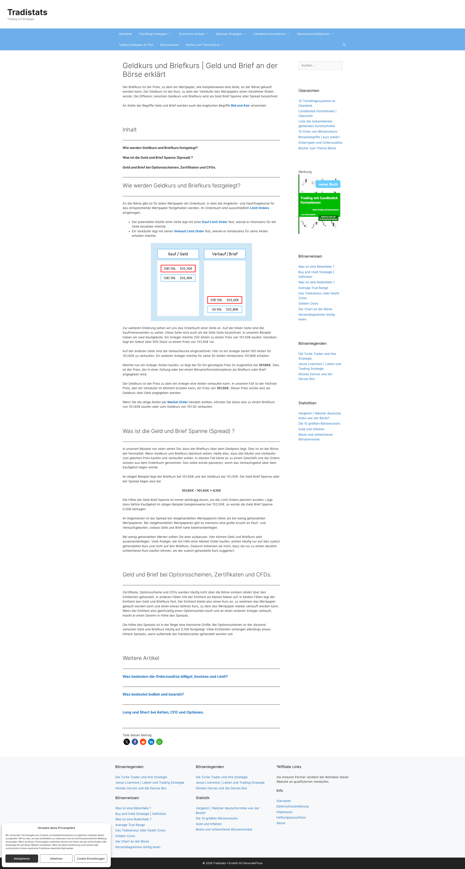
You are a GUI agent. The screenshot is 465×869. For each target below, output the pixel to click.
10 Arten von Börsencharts (317, 131)
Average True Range (313, 288)
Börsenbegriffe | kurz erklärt (318, 137)
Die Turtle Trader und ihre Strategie (141, 777)
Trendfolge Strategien (153, 34)
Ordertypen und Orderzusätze (320, 142)
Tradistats (27, 12)
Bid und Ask (240, 105)
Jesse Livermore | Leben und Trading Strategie (149, 782)
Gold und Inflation (311, 429)
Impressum (284, 812)
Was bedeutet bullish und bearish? (153, 694)
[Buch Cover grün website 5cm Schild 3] (320, 233)
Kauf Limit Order (214, 222)
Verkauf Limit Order (189, 231)
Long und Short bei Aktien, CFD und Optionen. (163, 712)
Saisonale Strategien (229, 34)
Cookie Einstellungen (91, 858)
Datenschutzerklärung (292, 806)
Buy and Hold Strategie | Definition (140, 814)
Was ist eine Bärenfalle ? (316, 266)
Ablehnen (56, 858)
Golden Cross (308, 303)
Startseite (125, 34)
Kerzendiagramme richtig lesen (137, 847)
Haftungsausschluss (291, 817)
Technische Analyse (191, 34)
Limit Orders (259, 208)
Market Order (177, 402)
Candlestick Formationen (270, 34)
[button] (127, 742)
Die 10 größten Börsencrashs (319, 423)
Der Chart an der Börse (315, 309)
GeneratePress (253, 863)
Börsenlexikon (169, 44)
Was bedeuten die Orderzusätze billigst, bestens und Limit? (175, 676)
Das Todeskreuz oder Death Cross (140, 830)
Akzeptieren (22, 858)
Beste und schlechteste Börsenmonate (224, 829)
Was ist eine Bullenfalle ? (316, 282)
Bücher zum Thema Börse (203, 44)
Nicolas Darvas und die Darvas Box (141, 788)
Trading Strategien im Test (136, 44)
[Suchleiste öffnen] (344, 44)
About (280, 823)
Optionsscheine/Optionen (313, 34)
